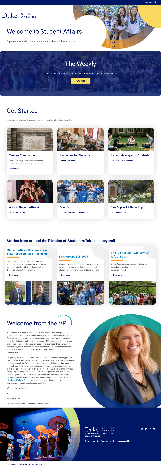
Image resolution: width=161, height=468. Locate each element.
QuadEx (12, 377)
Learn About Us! (17, 213)
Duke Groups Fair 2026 (73, 256)
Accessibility (124, 441)
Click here (14, 169)
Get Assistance (119, 213)
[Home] (19, 15)
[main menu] (151, 15)
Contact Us (90, 441)
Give (115, 441)
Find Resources (68, 161)
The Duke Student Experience (74, 213)
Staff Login (148, 2)
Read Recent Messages (122, 161)
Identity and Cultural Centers (18, 380)
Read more (80, 81)
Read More (13, 275)
